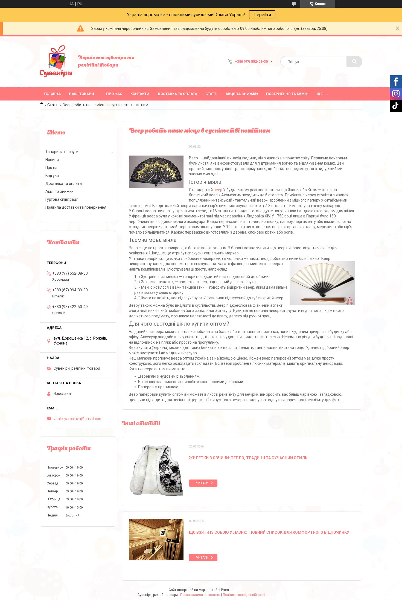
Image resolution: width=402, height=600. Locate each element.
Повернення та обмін (287, 94)
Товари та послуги (61, 152)
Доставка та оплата (177, 94)
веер (218, 190)
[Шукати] (354, 61)
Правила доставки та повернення (75, 207)
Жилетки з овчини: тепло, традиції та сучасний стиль (248, 458)
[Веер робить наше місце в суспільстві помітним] (156, 171)
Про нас (114, 94)
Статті (211, 94)
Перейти (262, 14)
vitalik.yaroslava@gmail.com (78, 419)
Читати (202, 483)
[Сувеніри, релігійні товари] (56, 61)
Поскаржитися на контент (200, 595)
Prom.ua (227, 590)
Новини (52, 159)
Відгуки (52, 175)
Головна (52, 94)
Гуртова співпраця (61, 199)
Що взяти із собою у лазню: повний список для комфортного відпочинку (269, 532)
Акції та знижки (242, 94)
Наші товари (81, 94)
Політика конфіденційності (244, 595)
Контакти (139, 94)
